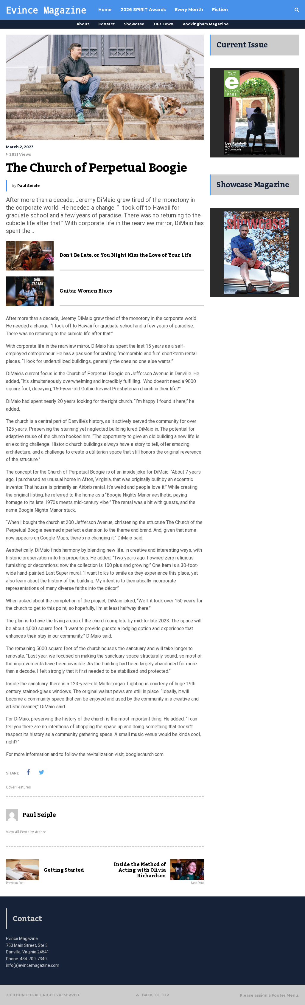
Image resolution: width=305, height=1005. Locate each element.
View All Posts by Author (26, 832)
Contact (106, 24)
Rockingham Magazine (206, 24)
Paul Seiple (28, 185)
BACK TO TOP (155, 995)
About (83, 24)
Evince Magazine (46, 10)
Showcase (134, 24)
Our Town (163, 24)
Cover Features (18, 787)
